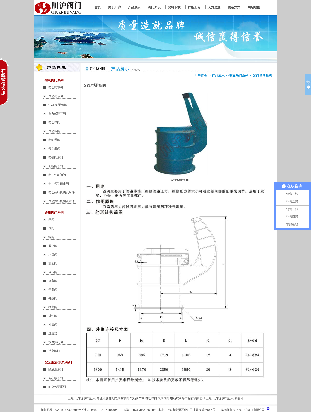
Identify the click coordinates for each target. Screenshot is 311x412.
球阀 (51, 228)
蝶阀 (51, 237)
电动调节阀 (55, 87)
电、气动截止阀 (58, 183)
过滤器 (52, 333)
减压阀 (52, 272)
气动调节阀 (55, 96)
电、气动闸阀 (57, 175)
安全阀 (52, 263)
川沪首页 (200, 75)
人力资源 (214, 7)
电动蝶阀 (54, 140)
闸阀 (51, 219)
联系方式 (234, 7)
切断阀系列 (55, 166)
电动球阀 (54, 122)
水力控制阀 (55, 342)
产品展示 (134, 7)
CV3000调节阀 (57, 105)
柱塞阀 (52, 307)
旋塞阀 (52, 281)
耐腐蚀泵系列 (57, 387)
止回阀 (52, 254)
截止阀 (52, 246)
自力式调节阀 (57, 113)
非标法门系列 (238, 75)
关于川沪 (114, 7)
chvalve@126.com (144, 410)
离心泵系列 (55, 378)
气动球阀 (54, 131)
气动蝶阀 (54, 148)
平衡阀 (52, 289)
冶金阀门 (54, 351)
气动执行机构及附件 (61, 201)
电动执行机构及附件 (61, 192)
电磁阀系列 (55, 157)
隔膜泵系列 (55, 369)
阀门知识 (154, 7)
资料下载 (174, 7)
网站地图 (254, 7)
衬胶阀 (52, 324)
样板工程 (194, 7)
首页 (98, 7)
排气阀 (52, 316)
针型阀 (52, 298)
